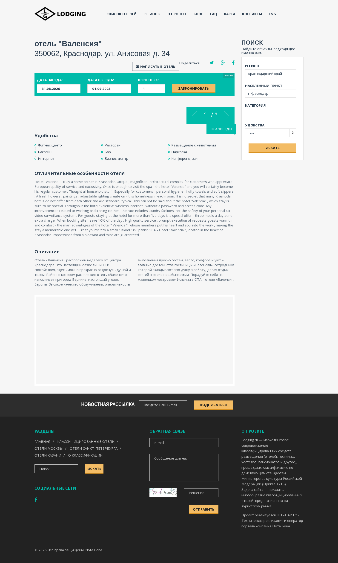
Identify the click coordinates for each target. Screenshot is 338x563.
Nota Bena (93, 550)
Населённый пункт (263, 85)
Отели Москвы (48, 448)
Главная (42, 441)
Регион (252, 65)
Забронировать (193, 88)
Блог (198, 13)
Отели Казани (47, 455)
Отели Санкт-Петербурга (93, 448)
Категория (255, 105)
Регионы (151, 13)
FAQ (213, 13)
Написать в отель (157, 66)
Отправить (203, 509)
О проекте (177, 13)
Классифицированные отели (86, 441)
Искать (273, 147)
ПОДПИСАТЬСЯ (213, 404)
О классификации (85, 455)
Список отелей (121, 13)
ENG (272, 13)
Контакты (252, 13)
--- (252, 133)
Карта (229, 13)
